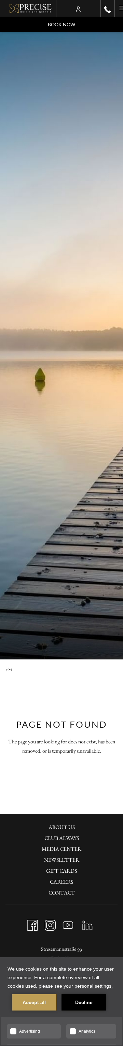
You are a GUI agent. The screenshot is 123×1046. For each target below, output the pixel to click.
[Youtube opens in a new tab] (68, 924)
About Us (62, 827)
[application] (61, 1001)
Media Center (61, 849)
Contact (62, 892)
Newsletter (61, 859)
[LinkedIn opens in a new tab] (87, 924)
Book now (61, 24)
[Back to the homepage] (30, 8)
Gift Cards (61, 870)
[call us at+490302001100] (107, 8)
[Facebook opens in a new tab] (32, 924)
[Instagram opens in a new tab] (50, 924)
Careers (61, 881)
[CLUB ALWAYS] (78, 8)
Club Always (61, 838)
